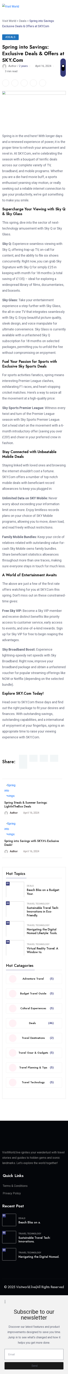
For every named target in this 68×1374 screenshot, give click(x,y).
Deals (30, 886)
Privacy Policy (12, 1193)
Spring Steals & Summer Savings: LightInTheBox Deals (25, 804)
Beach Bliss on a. (29, 1222)
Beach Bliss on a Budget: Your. (43, 892)
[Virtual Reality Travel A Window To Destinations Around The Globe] (15, 948)
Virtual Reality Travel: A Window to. (42, 950)
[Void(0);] (64, 6)
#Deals (10, 37)
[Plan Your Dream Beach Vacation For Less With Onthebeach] (15, 889)
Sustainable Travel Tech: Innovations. (34, 1240)
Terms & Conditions (15, 1186)
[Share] (14, 83)
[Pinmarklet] (33, 83)
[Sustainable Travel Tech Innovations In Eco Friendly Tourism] (15, 909)
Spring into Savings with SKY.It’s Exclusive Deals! (31, 843)
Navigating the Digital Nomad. (38, 1257)
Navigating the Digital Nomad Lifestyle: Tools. (42, 931)
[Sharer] (5, 83)
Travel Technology (38, 904)
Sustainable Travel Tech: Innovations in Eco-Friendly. (43, 912)
